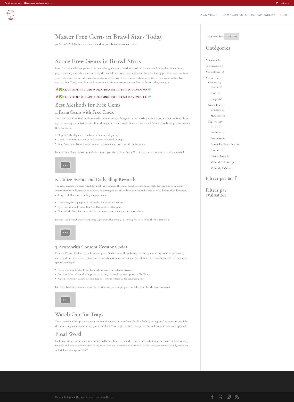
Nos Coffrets (235, 15)
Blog (284, 15)
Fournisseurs (263, 15)
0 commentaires (129, 44)
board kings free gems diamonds (104, 44)
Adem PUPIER (66, 44)
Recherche (231, 36)
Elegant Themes (75, 397)
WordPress (107, 397)
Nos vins (207, 15)
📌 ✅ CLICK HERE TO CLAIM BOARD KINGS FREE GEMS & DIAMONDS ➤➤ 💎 (103, 89)
